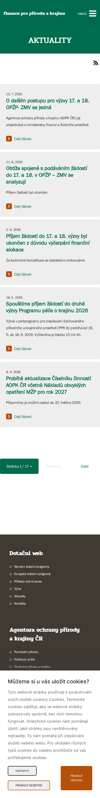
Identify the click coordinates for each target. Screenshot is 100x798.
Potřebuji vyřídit (24, 659)
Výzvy (17, 589)
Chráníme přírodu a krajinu (32, 667)
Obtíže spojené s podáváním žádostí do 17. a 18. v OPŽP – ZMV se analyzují (46, 175)
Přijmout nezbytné (29, 785)
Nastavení (22, 771)
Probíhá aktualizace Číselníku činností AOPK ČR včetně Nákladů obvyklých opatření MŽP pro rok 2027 (48, 385)
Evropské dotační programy (32, 574)
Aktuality (19, 596)
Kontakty (20, 603)
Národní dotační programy (31, 566)
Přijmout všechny (76, 778)
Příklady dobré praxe (28, 581)
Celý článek (23, 138)
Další (84, 466)
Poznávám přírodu (26, 652)
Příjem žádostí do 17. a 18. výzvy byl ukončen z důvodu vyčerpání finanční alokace (48, 243)
